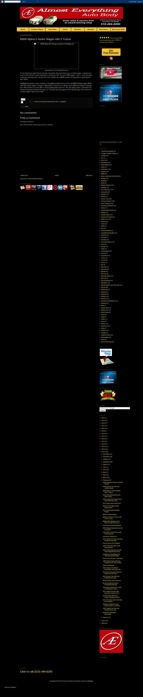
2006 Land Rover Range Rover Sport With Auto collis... (112, 500)
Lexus (103, 258)
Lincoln (103, 260)
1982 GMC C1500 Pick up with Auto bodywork (112, 533)
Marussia (104, 267)
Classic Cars (105, 199)
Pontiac (103, 296)
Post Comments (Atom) (35, 179)
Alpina (52, 83)
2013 (103, 446)
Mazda (103, 271)
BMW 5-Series (77, 83)
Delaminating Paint (107, 210)
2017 (103, 436)
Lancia (103, 253)
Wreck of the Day (106, 342)
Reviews (78, 29)
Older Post (89, 175)
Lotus (102, 262)
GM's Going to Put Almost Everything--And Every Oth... (112, 568)
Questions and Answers (108, 301)
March (105, 477)
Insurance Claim (106, 242)
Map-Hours (104, 29)
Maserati (103, 269)
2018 (103, 433)
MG (102, 264)
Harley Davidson (106, 230)
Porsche (103, 299)
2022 (103, 426)
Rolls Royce (104, 312)
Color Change (105, 203)
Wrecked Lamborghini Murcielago (109, 613)
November (106, 456)
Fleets (65, 29)
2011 (103, 452)
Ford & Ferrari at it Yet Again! (111, 543)
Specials (90, 29)
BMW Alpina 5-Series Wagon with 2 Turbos (111, 491)
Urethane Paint (105, 335)
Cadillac (103, 187)
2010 (103, 621)
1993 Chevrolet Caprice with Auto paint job (111, 546)
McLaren (103, 274)
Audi (102, 167)
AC (102, 158)
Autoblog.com (24, 83)
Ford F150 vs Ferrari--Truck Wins (113, 558)
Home (22, 29)
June (104, 469)
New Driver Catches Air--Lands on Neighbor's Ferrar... (112, 588)
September (106, 462)
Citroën (103, 196)
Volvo (102, 339)
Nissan (103, 287)
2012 (103, 449)
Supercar (104, 326)
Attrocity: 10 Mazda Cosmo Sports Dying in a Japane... (112, 605)
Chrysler (103, 194)
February (106, 480)
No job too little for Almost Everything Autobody (110, 583)
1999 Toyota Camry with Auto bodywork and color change (112, 561)
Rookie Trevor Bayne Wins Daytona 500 (111, 506)
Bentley (103, 178)
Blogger (90, 681)
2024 (103, 420)
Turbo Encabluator (108, 565)
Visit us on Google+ (10, 687)
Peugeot (103, 292)
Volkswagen (104, 337)
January (105, 617)
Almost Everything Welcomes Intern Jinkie (111, 495)
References (104, 310)
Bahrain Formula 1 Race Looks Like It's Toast (112, 517)
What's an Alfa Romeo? (110, 514)
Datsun (103, 208)
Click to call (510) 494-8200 (36, 671)
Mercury (103, 278)
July (104, 467)
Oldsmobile (104, 289)
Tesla (102, 328)
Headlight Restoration (107, 233)
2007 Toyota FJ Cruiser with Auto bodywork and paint (113, 539)
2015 (103, 441)
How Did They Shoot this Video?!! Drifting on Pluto (111, 596)
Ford (102, 224)
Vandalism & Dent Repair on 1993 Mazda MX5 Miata (111, 555)
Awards (103, 171)
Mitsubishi (104, 283)
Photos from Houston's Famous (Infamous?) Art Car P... (112, 572)
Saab (102, 317)
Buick (102, 183)
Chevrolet (104, 192)
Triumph (103, 333)
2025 (103, 418)
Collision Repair (37, 29)
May (104, 472)
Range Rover (105, 308)
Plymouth (104, 294)
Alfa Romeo (104, 162)
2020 (103, 428)
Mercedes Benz (106, 276)
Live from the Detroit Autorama (112, 525)
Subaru (103, 323)
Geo (102, 228)
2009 (103, 623)
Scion (103, 321)
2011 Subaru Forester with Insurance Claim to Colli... (111, 592)
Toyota (103, 330)
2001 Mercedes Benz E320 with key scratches (112, 600)
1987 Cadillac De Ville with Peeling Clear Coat (111, 609)
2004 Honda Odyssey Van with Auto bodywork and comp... (112, 550)
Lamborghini (105, 251)
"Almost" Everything (107, 151)
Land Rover (104, 255)
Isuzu (102, 244)
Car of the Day (105, 190)
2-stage (103, 155)
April (104, 475)
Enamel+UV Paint (106, 217)
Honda (103, 235)
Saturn (103, 319)
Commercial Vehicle (107, 205)
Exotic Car (104, 219)
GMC (102, 226)
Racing (103, 303)
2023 (103, 423)
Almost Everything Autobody (109, 142)
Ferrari (103, 221)
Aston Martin (105, 165)
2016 (103, 439)
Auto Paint (52, 29)
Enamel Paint (105, 215)
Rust (102, 314)
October (105, 459)
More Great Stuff (118, 29)
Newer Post (24, 175)
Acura (103, 160)
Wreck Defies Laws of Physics (112, 580)
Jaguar (103, 246)
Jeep (102, 249)
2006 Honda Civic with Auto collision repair (111, 487)
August (105, 464)
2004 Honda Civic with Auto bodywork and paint (111, 577)
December (106, 454)
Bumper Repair (105, 185)
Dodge (103, 212)
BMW (26, 106)
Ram (102, 305)
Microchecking (105, 280)
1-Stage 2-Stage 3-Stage (108, 153)
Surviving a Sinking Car (110, 536)
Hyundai (103, 240)
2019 (103, 431)
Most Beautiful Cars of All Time (110, 285)
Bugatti (103, 181)
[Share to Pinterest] (24, 105)
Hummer (103, 237)
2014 (103, 444)
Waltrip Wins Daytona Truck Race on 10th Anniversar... (111, 522)
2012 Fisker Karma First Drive (112, 503)
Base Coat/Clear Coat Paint (109, 176)
